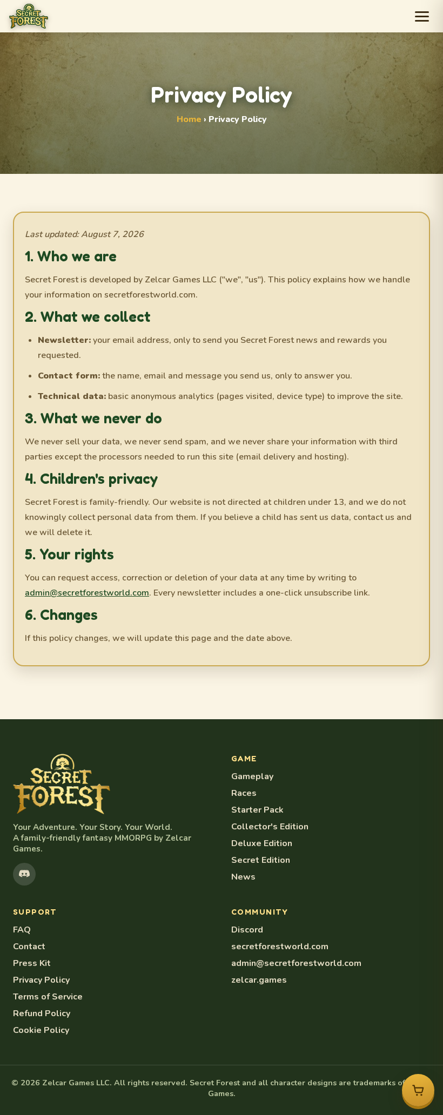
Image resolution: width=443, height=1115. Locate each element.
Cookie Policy (41, 1030)
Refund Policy (41, 1013)
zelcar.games (259, 980)
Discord (247, 930)
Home (189, 119)
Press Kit (32, 963)
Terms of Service (48, 997)
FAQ (22, 930)
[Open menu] (422, 16)
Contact (29, 946)
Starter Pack (257, 810)
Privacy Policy (41, 980)
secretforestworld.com (279, 946)
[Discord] (24, 874)
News (243, 877)
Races (244, 793)
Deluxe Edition (261, 843)
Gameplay (252, 776)
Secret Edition (260, 860)
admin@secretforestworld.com (87, 593)
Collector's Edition (269, 827)
